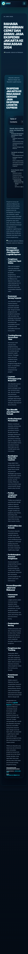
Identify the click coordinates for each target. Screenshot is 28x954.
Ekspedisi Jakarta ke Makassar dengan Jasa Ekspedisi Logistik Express (17, 130)
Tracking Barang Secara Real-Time (18, 144)
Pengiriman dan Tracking (18, 177)
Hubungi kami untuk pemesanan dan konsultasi (19, 181)
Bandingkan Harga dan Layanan (17, 158)
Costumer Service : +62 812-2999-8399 (20, 183)
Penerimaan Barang (17, 179)
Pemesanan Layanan (17, 173)
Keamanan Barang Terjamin (18, 141)
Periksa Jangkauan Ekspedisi (19, 160)
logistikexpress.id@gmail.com (13, 775)
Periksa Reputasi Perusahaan (19, 155)
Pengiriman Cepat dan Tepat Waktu (19, 139)
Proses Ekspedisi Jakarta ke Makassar (17, 170)
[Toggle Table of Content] (22, 121)
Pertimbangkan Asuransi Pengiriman (18, 165)
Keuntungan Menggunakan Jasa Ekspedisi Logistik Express (17, 135)
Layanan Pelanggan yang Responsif (18, 147)
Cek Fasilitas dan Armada (18, 162)
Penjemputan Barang (17, 175)
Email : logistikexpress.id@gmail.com (20, 186)
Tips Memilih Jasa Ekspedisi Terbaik (17, 153)
